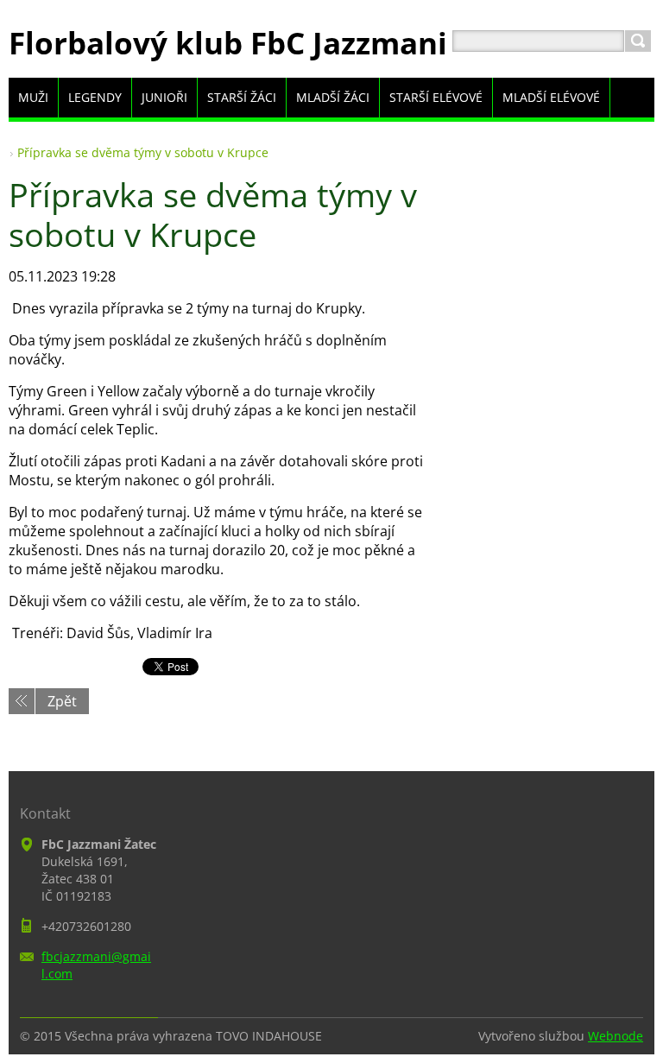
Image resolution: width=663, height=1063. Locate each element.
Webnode (615, 1036)
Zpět (62, 701)
